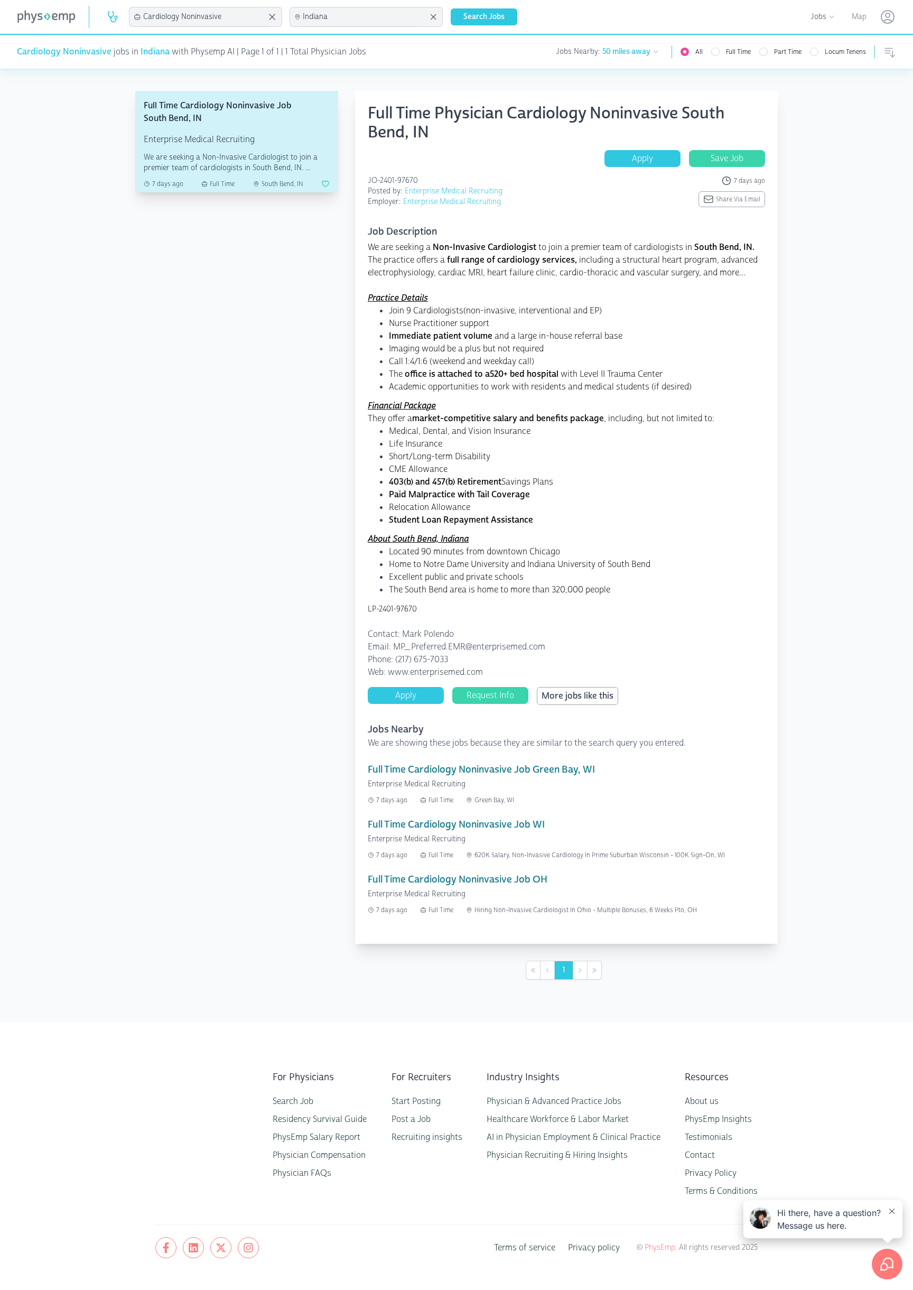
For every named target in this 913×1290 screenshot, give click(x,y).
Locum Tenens (845, 52)
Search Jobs (484, 17)
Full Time (738, 52)
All (699, 52)
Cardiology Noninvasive (64, 51)
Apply (642, 158)
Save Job (727, 158)
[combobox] (204, 16)
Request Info (490, 695)
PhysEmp (660, 1247)
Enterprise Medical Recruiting (453, 191)
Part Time (788, 52)
